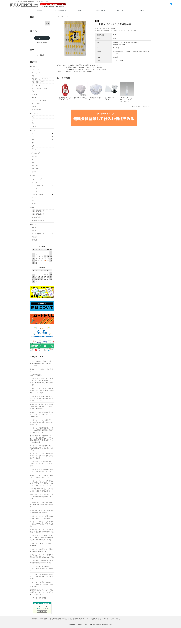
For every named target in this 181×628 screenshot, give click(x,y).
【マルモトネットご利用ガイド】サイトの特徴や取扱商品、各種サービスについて (41, 363)
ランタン (34, 197)
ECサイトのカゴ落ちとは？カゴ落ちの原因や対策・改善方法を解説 (41, 490)
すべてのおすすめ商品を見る (141, 106)
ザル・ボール (36, 85)
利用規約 (94, 619)
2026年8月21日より (38, 214)
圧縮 (33, 123)
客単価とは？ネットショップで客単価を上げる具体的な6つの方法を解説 (42, 531)
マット (34, 120)
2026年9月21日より (38, 220)
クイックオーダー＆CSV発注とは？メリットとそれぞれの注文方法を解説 (41, 568)
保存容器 (34, 97)
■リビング (33, 130)
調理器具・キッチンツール (40, 79)
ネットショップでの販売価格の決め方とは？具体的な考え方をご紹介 (41, 470)
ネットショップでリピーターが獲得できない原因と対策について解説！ (41, 562)
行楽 (33, 146)
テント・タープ (36, 179)
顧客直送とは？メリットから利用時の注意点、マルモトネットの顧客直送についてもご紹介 (41, 592)
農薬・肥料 (35, 168)
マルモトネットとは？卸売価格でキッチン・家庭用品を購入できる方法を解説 (41, 576)
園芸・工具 (35, 165)
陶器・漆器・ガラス (38, 82)
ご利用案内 (80, 10)
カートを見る (120, 10)
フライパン (35, 69)
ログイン (141, 10)
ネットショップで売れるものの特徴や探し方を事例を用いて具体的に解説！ (41, 524)
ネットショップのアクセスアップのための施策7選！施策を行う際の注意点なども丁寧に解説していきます (42, 538)
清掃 (33, 143)
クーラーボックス (37, 185)
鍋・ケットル (36, 73)
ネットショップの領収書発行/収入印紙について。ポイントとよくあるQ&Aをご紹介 (41, 414)
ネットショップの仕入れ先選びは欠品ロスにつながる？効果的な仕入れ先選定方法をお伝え (41, 398)
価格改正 (33, 207)
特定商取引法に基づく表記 (58, 619)
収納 (33, 117)
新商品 (34, 227)
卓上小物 (34, 94)
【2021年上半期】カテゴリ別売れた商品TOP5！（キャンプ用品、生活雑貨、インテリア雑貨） (42, 391)
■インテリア (34, 113)
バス (33, 133)
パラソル (34, 191)
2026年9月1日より (37, 217)
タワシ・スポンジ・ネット (40, 88)
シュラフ (34, 182)
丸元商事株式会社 (35, 375)
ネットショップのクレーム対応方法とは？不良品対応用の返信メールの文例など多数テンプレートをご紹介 (41, 483)
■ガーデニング (34, 153)
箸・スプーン (36, 103)
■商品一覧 (33, 224)
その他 (34, 126)
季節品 (34, 230)
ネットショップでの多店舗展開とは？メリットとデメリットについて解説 (41, 464)
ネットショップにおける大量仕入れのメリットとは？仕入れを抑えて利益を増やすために (41, 456)
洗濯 (33, 139)
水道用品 (34, 156)
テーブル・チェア (37, 188)
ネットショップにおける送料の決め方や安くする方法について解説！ (41, 517)
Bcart (110, 624)
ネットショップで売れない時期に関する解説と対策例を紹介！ (41, 511)
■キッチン (65, 16)
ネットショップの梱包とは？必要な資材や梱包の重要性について (41, 550)
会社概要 (34, 619)
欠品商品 (34, 237)
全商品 (58, 16)
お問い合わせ (100, 10)
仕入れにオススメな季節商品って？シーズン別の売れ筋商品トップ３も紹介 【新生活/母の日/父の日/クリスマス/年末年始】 (41, 439)
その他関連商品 (36, 109)
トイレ (34, 136)
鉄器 (33, 76)
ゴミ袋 (34, 106)
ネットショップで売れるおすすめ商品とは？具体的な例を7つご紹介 (41, 476)
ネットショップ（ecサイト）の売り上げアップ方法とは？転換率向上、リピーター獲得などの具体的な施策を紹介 (41, 382)
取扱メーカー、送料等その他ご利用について (41, 370)
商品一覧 (40, 10)
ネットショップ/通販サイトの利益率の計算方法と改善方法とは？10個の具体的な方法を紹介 (41, 406)
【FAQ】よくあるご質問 (38, 598)
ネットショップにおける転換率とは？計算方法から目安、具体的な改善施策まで (41, 422)
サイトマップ (104, 619)
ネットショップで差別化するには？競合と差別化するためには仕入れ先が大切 (41, 448)
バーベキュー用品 (37, 194)
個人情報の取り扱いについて (79, 619)
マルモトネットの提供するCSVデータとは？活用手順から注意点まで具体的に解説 (41, 584)
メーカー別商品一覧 (38, 234)
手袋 (33, 91)
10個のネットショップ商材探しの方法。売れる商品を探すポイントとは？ (41, 497)
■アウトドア (34, 176)
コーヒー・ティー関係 (39, 100)
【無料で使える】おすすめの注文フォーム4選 (41, 544)
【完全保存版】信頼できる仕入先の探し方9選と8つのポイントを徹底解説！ (41, 505)
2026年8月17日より (38, 211)
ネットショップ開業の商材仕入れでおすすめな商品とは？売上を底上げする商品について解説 (41, 430)
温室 (33, 162)
